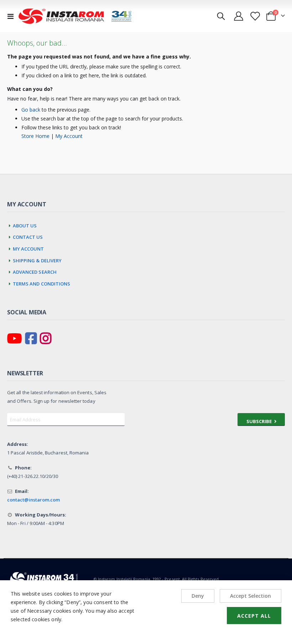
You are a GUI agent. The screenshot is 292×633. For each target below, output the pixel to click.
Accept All (254, 615)
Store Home (35, 136)
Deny (198, 595)
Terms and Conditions (42, 283)
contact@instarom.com (33, 499)
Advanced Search (35, 271)
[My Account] (238, 16)
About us (25, 225)
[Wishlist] (254, 16)
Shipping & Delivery (37, 259)
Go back (30, 109)
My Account (69, 136)
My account (28, 248)
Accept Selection (250, 595)
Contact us (28, 236)
